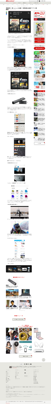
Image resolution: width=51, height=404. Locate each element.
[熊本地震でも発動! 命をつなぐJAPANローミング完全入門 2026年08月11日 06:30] (25, 347)
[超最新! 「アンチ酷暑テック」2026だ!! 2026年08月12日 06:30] (12, 347)
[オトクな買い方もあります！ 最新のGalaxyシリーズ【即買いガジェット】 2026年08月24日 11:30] (38, 334)
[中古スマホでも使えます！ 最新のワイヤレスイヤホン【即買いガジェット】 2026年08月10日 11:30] (38, 347)
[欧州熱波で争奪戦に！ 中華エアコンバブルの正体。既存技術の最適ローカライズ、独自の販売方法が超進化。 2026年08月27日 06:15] (12, 334)
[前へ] (7, 269)
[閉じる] (44, 402)
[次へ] (30, 269)
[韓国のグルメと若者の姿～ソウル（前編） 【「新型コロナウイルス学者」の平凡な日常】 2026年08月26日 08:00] (25, 334)
